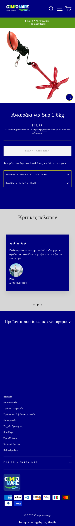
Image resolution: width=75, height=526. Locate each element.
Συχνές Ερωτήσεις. (14, 426)
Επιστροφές (10, 420)
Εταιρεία (8, 396)
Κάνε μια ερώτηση (21, 183)
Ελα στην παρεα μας (21, 462)
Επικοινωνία (10, 402)
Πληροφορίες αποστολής (27, 174)
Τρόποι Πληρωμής (13, 408)
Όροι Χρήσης (10, 438)
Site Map (8, 432)
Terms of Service (12, 444)
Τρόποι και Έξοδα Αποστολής (19, 414)
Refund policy (11, 450)
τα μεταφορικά (39, 129)
